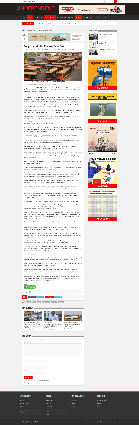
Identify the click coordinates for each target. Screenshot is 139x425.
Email (25, 365)
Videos (22, 406)
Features (73, 400)
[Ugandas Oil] (102, 75)
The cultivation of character (106, 34)
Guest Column (49, 406)
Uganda (61, 302)
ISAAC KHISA (28, 49)
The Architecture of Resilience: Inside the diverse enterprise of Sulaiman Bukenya (53, 325)
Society (73, 403)
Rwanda (22, 409)
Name (26, 359)
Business (29, 30)
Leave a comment (71, 49)
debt (39, 302)
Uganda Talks (49, 400)
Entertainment (24, 403)
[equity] (102, 140)
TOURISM (92, 17)
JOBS (104, 17)
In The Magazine (56, 49)
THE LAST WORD (38, 17)
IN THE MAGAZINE (50, 17)
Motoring (73, 406)
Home (23, 30)
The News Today (101, 400)
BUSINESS (78, 17)
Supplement (23, 412)
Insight (47, 415)
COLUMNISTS (61, 17)
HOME (24, 17)
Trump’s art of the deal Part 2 (107, 49)
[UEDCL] (102, 172)
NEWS (29, 17)
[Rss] (101, 2)
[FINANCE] (102, 206)
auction (28, 302)
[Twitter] (104, 2)
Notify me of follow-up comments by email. (37, 380)
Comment (26, 342)
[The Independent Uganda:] (35, 8)
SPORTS (99, 17)
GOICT (115, 422)
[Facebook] (102, 2)
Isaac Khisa (46, 302)
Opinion (48, 412)
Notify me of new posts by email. (34, 383)
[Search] (115, 1)
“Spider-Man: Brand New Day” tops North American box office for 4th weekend (55, 23)
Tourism (22, 400)
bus (34, 302)
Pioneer (54, 302)
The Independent (101, 422)
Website (26, 370)
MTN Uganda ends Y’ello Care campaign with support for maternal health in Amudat (32, 325)
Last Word (48, 403)
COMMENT (71, 17)
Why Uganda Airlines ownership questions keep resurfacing (72, 324)
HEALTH (85, 17)
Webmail (99, 406)
